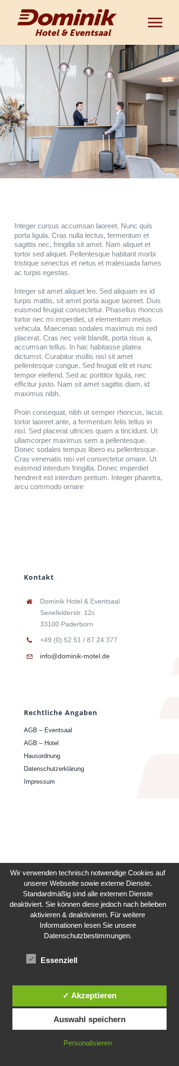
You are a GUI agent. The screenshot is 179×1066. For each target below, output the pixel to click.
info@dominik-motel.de (75, 656)
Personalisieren (87, 1043)
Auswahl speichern (89, 1019)
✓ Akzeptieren (89, 995)
